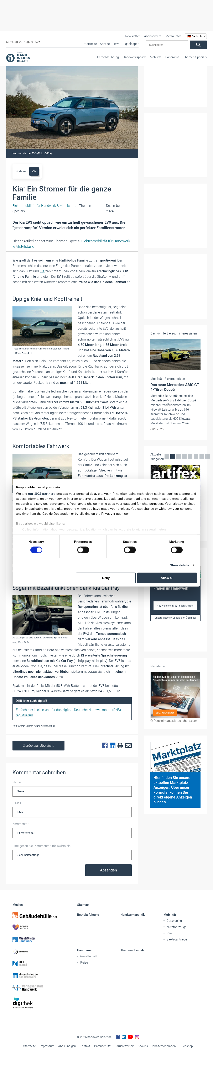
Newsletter (132, 36)
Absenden (108, 870)
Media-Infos (174, 36)
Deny (106, 578)
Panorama (172, 57)
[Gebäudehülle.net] (33, 915)
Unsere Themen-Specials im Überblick (175, 617)
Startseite (29, 1046)
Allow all (167, 578)
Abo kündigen (67, 1046)
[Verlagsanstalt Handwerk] (33, 988)
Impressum (47, 1046)
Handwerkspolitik (134, 57)
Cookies (143, 1046)
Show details (179, 565)
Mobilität (155, 57)
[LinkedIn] (111, 745)
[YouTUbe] (130, 1037)
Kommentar (20, 824)
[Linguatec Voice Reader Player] (34, 171)
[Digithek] (33, 1003)
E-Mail (16, 803)
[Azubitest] (33, 951)
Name (16, 782)
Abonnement (152, 36)
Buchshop (186, 1046)
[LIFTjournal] (33, 963)
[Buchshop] (33, 976)
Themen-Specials (195, 57)
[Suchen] (198, 45)
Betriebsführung (108, 57)
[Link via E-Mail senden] (127, 745)
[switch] (83, 550)
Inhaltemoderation (164, 1046)
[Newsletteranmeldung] (175, 695)
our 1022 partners (42, 493)
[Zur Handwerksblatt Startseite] (18, 57)
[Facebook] (104, 745)
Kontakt (85, 1046)
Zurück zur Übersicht (38, 746)
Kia (42, 271)
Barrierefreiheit (124, 1046)
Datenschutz (102, 1046)
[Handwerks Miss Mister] (33, 939)
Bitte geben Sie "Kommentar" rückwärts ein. (41, 846)
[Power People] (33, 927)
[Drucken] (119, 746)
